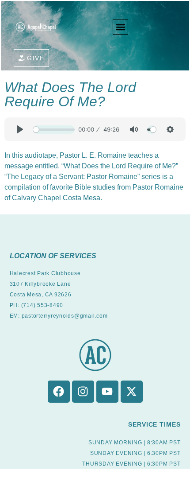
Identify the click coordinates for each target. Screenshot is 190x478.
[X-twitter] (132, 392)
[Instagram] (83, 392)
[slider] (54, 129)
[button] (120, 27)
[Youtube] (107, 392)
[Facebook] (59, 392)
